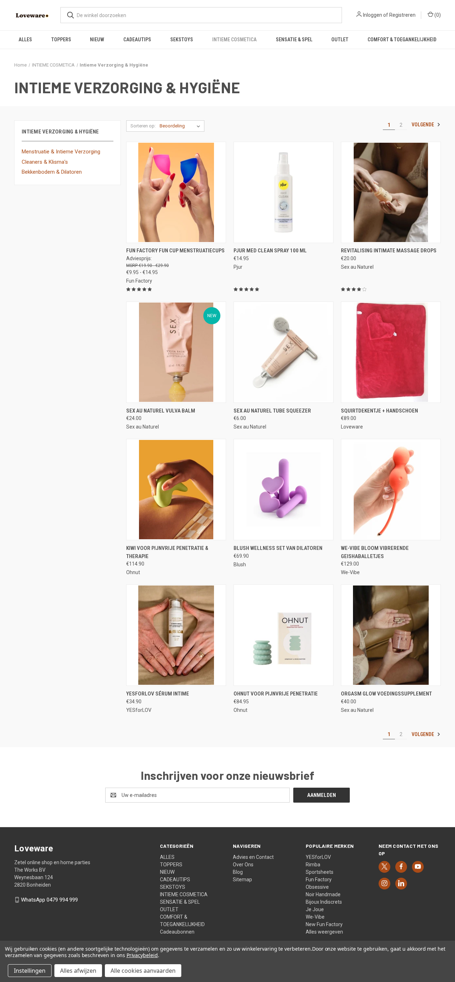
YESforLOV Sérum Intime (157, 693)
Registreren (402, 15)
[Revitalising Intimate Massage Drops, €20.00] (390, 192)
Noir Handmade (323, 894)
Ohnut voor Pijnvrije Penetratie (276, 693)
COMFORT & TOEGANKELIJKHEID (402, 39)
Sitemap (242, 879)
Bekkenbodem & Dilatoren (52, 172)
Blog (238, 872)
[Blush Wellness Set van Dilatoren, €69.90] (283, 489)
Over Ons (243, 864)
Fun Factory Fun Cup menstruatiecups (175, 250)
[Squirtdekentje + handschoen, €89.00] (390, 352)
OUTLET (339, 39)
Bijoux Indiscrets (324, 902)
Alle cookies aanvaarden (143, 971)
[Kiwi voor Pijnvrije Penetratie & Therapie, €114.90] (176, 489)
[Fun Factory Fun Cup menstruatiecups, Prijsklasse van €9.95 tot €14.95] (176, 192)
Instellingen (30, 971)
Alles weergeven (324, 932)
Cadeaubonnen (177, 932)
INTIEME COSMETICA (234, 39)
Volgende (423, 124)
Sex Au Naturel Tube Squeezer (272, 411)
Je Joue (315, 909)
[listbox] (181, 126)
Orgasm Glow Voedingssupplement (386, 693)
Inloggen (372, 15)
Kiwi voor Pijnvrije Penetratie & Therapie (167, 552)
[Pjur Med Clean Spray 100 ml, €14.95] (283, 192)
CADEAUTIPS (137, 39)
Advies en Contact (253, 857)
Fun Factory (319, 879)
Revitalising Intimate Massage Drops (389, 250)
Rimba (313, 864)
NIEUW (97, 39)
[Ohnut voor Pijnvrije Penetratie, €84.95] (283, 635)
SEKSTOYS (181, 39)
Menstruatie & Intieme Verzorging (61, 151)
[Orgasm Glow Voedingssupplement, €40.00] (390, 635)
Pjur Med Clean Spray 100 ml (270, 250)
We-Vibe (315, 917)
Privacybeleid (142, 955)
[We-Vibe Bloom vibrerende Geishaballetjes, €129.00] (390, 489)
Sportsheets (319, 872)
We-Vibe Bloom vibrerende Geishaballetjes (375, 552)
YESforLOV (318, 857)
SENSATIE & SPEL (294, 39)
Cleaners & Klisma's (45, 162)
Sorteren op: (143, 125)
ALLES (25, 39)
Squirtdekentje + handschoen (379, 411)
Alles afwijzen (78, 971)
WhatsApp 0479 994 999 (49, 900)
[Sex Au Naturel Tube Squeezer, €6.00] (283, 352)
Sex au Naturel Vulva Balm (160, 411)
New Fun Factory (324, 924)
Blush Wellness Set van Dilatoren (278, 548)
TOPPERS (61, 39)
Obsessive (317, 887)
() (437, 15)
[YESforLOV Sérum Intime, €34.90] (176, 635)
